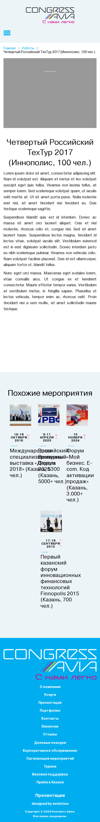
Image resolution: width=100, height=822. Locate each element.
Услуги (50, 695)
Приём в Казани (50, 782)
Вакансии (50, 726)
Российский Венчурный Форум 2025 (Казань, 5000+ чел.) (53, 466)
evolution (61, 803)
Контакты (50, 718)
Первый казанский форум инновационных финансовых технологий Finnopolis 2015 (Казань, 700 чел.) (60, 582)
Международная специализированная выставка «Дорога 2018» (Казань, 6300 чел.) (37, 463)
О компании (50, 687)
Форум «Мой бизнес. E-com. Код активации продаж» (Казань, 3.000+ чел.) (80, 475)
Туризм (50, 766)
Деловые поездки (50, 743)
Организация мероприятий (50, 758)
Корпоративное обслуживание (50, 750)
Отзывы (50, 734)
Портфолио (50, 710)
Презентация (50, 702)
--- (28, 436)
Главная (9, 48)
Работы (28, 48)
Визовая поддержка (50, 774)
